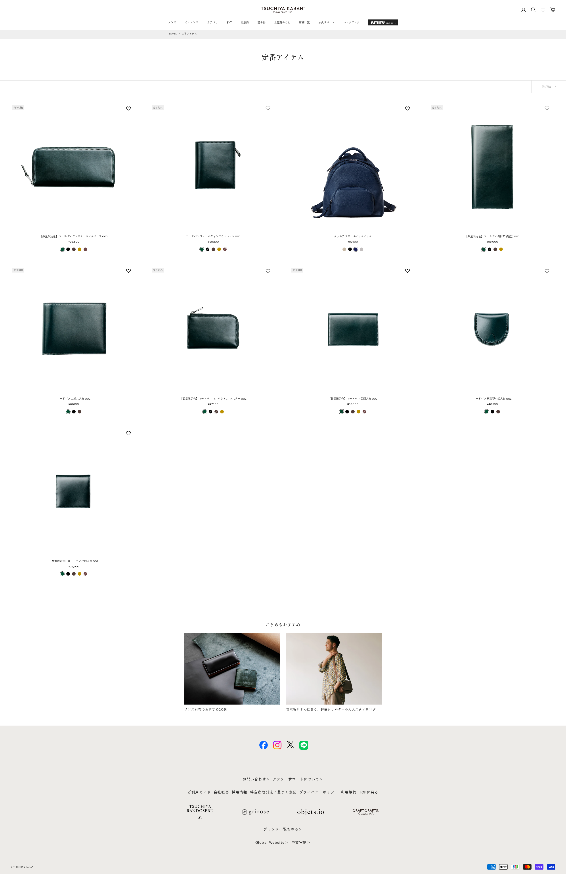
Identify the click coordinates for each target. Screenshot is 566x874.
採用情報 (239, 792)
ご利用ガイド (199, 792)
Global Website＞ (272, 842)
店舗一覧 (304, 22)
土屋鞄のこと (282, 22)
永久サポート (327, 22)
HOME (173, 33)
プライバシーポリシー (318, 792)
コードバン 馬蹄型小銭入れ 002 (492, 399)
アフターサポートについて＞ (298, 779)
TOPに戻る (369, 792)
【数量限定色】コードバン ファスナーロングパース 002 (74, 236)
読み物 (262, 22)
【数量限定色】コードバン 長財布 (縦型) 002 (492, 236)
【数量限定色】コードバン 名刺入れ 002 (352, 399)
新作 (229, 22)
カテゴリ (212, 22)
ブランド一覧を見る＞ (283, 829)
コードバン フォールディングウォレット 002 (213, 236)
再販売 (245, 22)
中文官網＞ (301, 842)
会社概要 (221, 792)
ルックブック (351, 22)
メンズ (172, 22)
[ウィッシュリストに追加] (129, 108)
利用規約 (348, 792)
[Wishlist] (543, 9)
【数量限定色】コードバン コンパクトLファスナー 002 (213, 399)
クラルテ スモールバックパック (353, 236)
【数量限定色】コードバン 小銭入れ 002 (73, 561)
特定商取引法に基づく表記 (273, 792)
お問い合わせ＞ (256, 779)
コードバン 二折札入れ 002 (73, 399)
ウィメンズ (191, 22)
